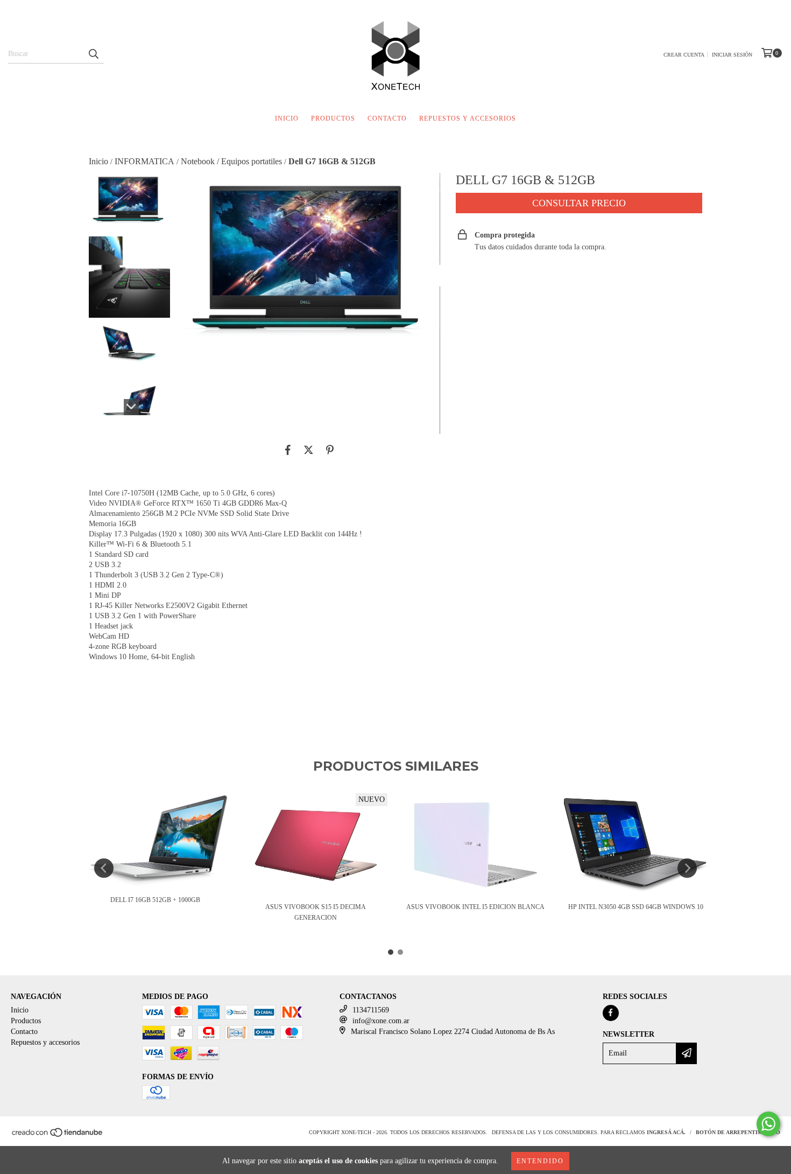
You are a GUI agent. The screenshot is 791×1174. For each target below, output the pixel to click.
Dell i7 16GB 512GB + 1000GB (155, 900)
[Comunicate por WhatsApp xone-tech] (768, 1124)
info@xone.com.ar (380, 1021)
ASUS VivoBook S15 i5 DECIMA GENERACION (315, 912)
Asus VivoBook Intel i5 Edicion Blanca (475, 907)
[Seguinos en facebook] (611, 1013)
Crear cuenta (683, 55)
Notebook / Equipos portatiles (231, 161)
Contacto (387, 118)
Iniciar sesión (732, 55)
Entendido (540, 1161)
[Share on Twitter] (308, 450)
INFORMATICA (144, 161)
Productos (333, 118)
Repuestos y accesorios (467, 118)
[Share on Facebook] (288, 450)
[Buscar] (93, 54)
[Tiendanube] (58, 1136)
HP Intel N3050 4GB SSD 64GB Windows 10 (635, 907)
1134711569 (370, 1010)
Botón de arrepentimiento (738, 1132)
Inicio (287, 118)
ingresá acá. (666, 1132)
